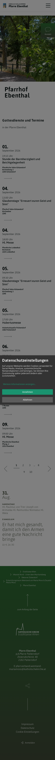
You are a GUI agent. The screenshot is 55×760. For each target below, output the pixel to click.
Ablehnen (27, 400)
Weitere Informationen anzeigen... (19, 384)
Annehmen (27, 392)
